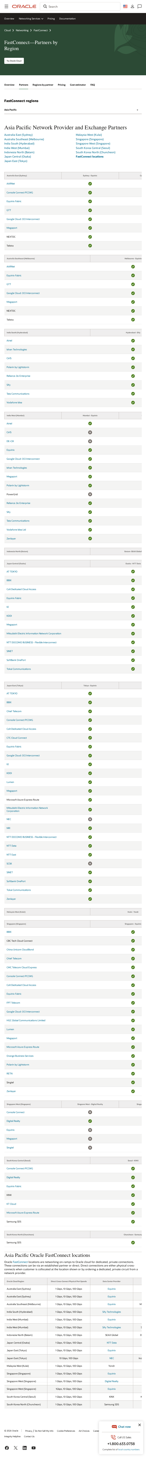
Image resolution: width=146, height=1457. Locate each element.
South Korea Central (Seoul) (93, 148)
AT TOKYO (12, 571)
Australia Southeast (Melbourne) (24, 139)
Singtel (10, 1147)
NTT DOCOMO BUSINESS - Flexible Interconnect (31, 642)
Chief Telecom (14, 711)
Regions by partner (43, 84)
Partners (23, 84)
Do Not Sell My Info (44, 1430)
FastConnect (41, 30)
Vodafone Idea (14, 402)
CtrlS (9, 358)
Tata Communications (18, 393)
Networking (22, 30)
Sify (9, 384)
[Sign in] (132, 6)
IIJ (8, 606)
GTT (9, 210)
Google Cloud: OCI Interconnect (23, 219)
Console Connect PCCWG (20, 192)
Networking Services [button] (29, 18)
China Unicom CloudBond (20, 949)
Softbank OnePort (16, 881)
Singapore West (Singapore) (93, 143)
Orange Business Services (20, 1055)
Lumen (10, 782)
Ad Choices (84, 1430)
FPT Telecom (13, 1002)
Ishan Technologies (17, 349)
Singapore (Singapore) (90, 139)
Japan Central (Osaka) (17, 156)
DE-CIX (10, 441)
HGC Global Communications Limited (26, 1020)
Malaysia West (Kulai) (89, 134)
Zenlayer (11, 538)
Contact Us (29, 1436)
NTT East (11, 854)
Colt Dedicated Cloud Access (21, 589)
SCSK (9, 863)
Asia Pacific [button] (10, 109)
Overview (9, 18)
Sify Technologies (111, 1311)
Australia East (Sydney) (18, 134)
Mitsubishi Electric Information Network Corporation (34, 633)
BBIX (9, 580)
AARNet (11, 183)
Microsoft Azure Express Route (23, 1046)
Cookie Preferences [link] (66, 1430)
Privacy (28, 1430)
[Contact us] (139, 6)
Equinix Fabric (14, 201)
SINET (10, 651)
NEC (9, 819)
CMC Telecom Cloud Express (22, 967)
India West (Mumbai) (17, 148)
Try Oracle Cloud (14, 60)
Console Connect (15, 1112)
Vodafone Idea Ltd (16, 529)
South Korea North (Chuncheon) (95, 152)
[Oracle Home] (24, 6)
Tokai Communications (19, 668)
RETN (9, 1073)
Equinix (11, 449)
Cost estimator (78, 84)
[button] (6, 6)
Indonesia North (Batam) (19, 152)
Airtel (9, 340)
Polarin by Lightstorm (18, 367)
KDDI (9, 615)
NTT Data (11, 845)
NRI (8, 828)
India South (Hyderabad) (19, 143)
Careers (96, 1430)
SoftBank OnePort (16, 660)
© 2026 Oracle (11, 1430)
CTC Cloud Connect (17, 737)
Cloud (7, 30)
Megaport (12, 227)
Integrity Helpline (12, 1436)
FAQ (92, 84)
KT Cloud (11, 1203)
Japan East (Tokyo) (15, 161)
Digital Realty (13, 1121)
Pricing (51, 18)
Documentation (67, 18)
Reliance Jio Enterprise (18, 375)
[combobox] (80, 6)
